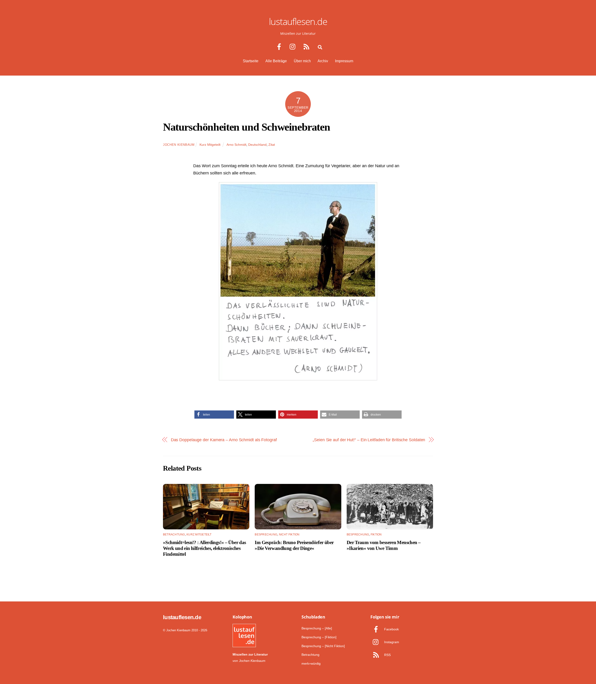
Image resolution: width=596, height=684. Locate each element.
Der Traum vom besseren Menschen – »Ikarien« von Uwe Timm (383, 545)
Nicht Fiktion (289, 534)
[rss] (307, 47)
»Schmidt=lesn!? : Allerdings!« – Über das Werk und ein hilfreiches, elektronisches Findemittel (204, 548)
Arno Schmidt (236, 144)
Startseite (250, 61)
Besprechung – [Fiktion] (318, 637)
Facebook (391, 629)
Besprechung (266, 534)
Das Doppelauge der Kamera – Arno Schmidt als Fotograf (224, 439)
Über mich (302, 61)
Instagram (391, 642)
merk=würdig (311, 663)
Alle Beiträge (276, 61)
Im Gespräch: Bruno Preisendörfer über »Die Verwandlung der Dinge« (294, 545)
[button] (214, 414)
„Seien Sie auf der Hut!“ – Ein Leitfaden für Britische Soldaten (369, 439)
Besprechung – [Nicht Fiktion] (323, 646)
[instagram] (293, 47)
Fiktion (376, 534)
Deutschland (257, 144)
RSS (387, 655)
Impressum (344, 61)
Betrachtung (174, 534)
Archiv (323, 61)
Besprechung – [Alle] (316, 628)
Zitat (271, 144)
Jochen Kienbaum (179, 144)
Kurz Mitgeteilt (210, 144)
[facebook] (280, 47)
